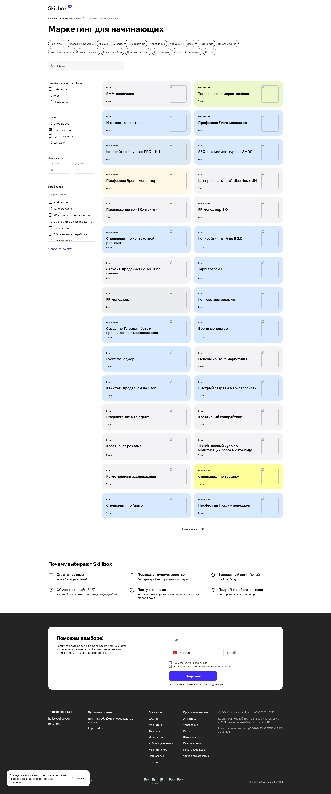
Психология (161, 52)
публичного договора (211, 684)
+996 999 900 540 (60, 711)
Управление (157, 43)
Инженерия (206, 43)
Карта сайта (95, 728)
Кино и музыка (89, 52)
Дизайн (103, 43)
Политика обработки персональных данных (110, 719)
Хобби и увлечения (62, 52)
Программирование (81, 43)
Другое (209, 52)
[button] (175, 652)
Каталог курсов (72, 18)
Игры (190, 43)
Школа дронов (227, 43)
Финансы (176, 43)
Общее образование (187, 52)
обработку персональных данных (212, 666)
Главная (52, 18)
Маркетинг (138, 43)
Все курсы (57, 43)
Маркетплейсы (112, 52)
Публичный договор (100, 712)
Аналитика (119, 43)
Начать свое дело (138, 52)
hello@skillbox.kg (59, 718)
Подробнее (17, 782)
